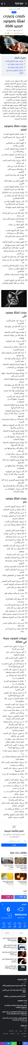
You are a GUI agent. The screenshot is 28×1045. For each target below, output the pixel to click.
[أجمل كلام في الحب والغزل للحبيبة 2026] (22, 968)
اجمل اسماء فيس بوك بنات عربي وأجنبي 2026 (10, 946)
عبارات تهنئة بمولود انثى (15, 64)
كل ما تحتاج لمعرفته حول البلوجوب (9, 960)
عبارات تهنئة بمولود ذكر (15, 67)
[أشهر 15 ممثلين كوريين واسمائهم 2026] (7, 876)
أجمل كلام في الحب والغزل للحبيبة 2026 (11, 967)
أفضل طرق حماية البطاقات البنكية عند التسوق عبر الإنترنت (16, 1006)
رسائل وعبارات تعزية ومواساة (8, 866)
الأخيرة (7, 933)
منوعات (10, 9)
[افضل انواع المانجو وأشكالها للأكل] (21, 876)
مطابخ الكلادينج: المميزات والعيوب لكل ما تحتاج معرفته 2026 (21, 867)
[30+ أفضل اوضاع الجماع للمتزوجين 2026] (22, 940)
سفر (18, 1033)
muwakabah (17, 30)
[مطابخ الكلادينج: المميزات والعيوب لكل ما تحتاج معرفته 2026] (21, 860)
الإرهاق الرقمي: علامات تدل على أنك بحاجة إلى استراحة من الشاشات (14, 1019)
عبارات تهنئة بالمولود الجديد (14, 61)
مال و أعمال (5, 1033)
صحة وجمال (12, 1033)
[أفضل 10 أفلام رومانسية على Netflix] (22, 954)
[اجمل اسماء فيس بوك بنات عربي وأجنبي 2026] (22, 947)
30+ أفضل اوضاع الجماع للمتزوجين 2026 (10, 939)
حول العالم (11, 1030)
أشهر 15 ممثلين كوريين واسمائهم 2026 (8, 882)
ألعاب (25, 1030)
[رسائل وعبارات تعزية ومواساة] (7, 860)
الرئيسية (16, 9)
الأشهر (21, 933)
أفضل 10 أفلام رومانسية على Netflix (9, 953)
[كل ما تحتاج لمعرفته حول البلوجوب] (22, 961)
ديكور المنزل (23, 1033)
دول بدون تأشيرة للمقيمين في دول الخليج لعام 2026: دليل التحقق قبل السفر (14, 1013)
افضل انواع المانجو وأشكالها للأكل (22, 882)
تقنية (16, 1030)
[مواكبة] (19, 3)
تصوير (20, 1030)
